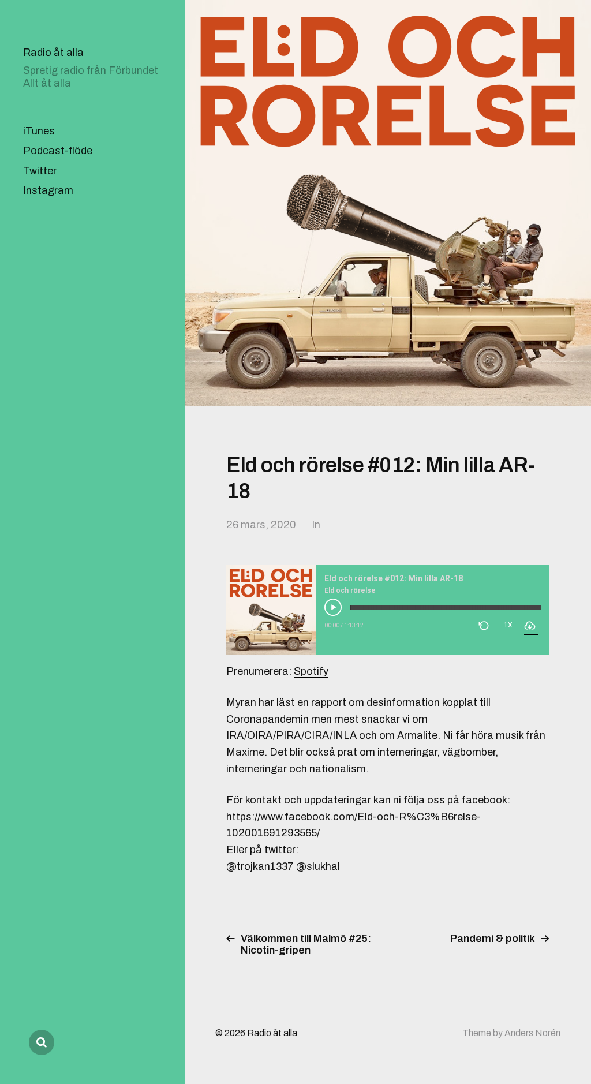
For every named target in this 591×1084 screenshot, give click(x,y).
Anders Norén (532, 1033)
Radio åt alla (53, 52)
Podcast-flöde (57, 150)
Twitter (40, 171)
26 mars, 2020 (261, 524)
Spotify (311, 671)
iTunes (39, 131)
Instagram (48, 190)
